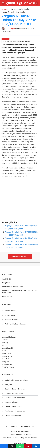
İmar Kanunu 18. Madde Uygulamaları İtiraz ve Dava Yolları (20, 439)
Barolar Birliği (7, 356)
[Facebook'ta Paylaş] (4, 446)
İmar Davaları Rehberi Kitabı (12, 287)
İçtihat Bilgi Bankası (20, 3)
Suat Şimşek (10, 29)
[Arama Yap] (36, 3)
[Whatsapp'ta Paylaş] (20, 446)
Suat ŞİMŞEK (6, 279)
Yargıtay (5, 340)
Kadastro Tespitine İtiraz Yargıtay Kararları (16, 41)
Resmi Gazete (6, 353)
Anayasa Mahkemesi (9, 337)
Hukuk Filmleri (7, 364)
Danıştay (5, 342)
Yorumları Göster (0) (19, 257)
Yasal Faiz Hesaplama (13, 415)
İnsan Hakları (6, 359)
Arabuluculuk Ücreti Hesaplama (16, 380)
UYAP (4, 350)
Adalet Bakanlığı (7, 348)
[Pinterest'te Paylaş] (28, 446)
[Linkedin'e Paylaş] (36, 446)
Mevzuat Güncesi (11, 319)
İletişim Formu (10, 315)
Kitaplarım (6, 283)
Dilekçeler (8, 384)
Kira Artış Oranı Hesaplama (15, 398)
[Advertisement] (20, 199)
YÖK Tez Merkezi (8, 367)
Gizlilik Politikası (10, 311)
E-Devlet (5, 345)
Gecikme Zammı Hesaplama (15, 389)
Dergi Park (5, 361)
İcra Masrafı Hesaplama (14, 393)
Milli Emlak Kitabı (8, 296)
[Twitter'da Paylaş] (12, 446)
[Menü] (3, 3)
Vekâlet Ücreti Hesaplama (15, 411)
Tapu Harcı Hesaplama (13, 406)
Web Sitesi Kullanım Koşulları (15, 324)
